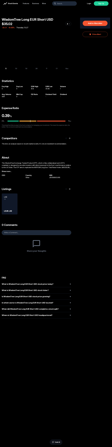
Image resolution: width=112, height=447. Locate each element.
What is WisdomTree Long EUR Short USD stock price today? (36, 284)
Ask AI (57, 442)
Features (26, 3)
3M (36, 68)
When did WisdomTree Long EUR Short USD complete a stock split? (36, 309)
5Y (57, 68)
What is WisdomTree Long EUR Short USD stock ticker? (36, 290)
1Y (46, 68)
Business (35, 3)
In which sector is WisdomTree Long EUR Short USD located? (36, 303)
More (44, 3)
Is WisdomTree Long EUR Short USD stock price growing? (36, 296)
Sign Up (101, 3)
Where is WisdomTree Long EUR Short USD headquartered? (36, 315)
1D (6, 68)
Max (67, 68)
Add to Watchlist (95, 23)
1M (26, 68)
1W (16, 68)
